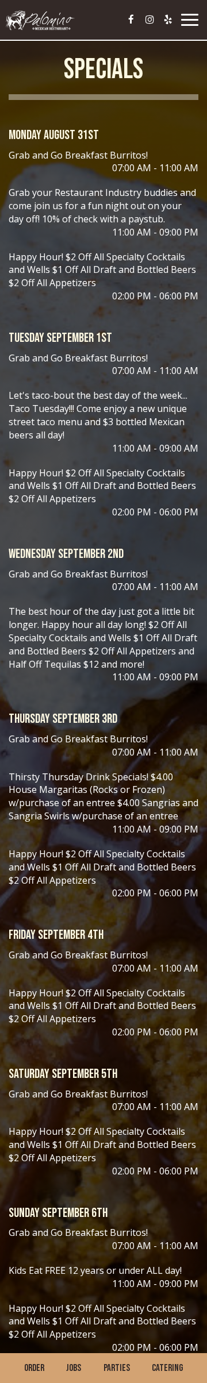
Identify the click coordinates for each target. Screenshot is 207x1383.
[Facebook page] (131, 19)
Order (34, 1368)
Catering (167, 1368)
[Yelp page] (168, 19)
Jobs (73, 1368)
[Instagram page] (149, 19)
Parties (116, 1368)
